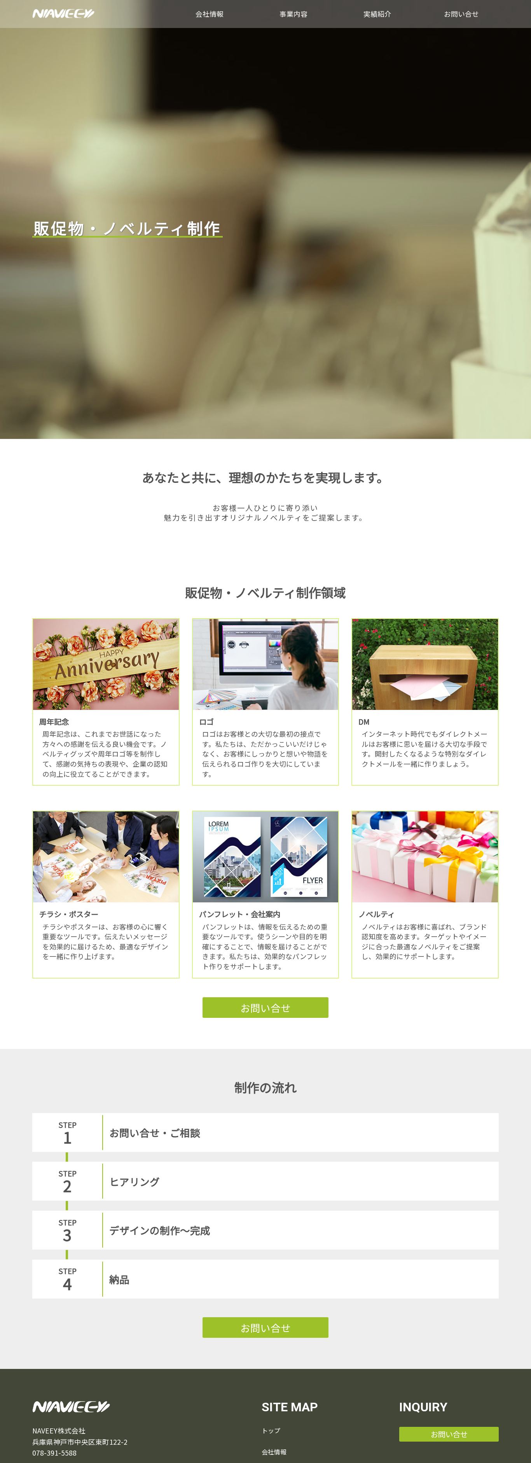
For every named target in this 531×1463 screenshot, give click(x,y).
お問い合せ (461, 14)
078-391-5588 (54, 1453)
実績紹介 (377, 14)
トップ (271, 1430)
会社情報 (210, 14)
